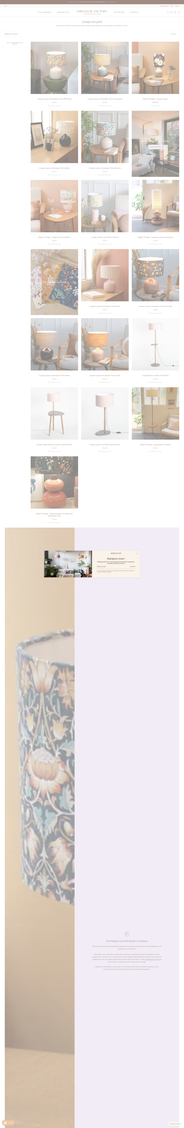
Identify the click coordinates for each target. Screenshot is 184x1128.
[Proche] (137, 553)
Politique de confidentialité (120, 570)
